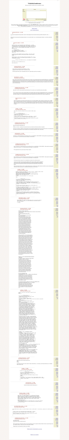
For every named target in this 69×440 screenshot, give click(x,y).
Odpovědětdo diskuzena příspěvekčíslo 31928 (56, 394)
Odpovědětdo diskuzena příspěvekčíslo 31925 (56, 369)
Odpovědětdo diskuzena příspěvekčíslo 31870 (56, 33)
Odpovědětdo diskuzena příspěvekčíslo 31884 (56, 109)
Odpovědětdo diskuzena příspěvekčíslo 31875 (56, 78)
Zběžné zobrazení (34, 28)
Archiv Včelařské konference (34, 30)
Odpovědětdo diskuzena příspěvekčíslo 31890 (56, 419)
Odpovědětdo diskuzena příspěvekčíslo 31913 (56, 291)
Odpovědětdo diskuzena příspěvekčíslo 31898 (56, 170)
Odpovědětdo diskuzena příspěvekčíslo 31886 (56, 407)
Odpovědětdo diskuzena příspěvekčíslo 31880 (56, 99)
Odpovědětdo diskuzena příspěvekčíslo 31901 (56, 199)
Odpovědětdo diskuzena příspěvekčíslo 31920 (56, 383)
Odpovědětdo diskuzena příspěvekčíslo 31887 (56, 123)
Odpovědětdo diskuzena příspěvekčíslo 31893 (56, 155)
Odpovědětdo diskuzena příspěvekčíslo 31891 (56, 145)
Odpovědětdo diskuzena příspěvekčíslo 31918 (56, 359)
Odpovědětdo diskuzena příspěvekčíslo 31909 (56, 209)
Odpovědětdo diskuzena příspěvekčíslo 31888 (56, 134)
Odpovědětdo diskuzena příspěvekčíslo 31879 (56, 88)
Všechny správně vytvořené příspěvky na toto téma (34, 428)
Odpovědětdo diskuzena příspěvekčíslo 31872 (56, 43)
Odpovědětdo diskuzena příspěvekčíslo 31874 (56, 67)
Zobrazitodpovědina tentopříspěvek (57, 36)
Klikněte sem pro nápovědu (34, 434)
